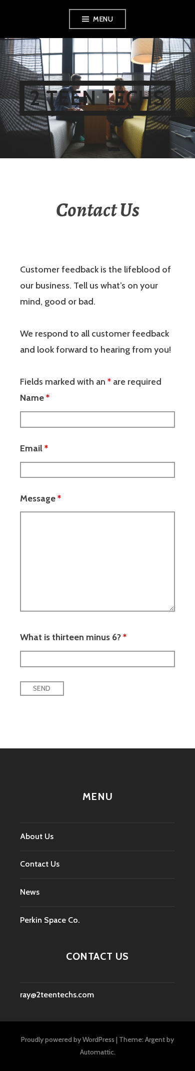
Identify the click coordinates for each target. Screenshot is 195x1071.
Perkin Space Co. (50, 920)
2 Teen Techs (97, 98)
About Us (37, 836)
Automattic (97, 1051)
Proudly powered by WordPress (67, 1039)
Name (35, 397)
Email (34, 448)
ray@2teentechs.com (57, 994)
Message (40, 498)
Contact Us (40, 864)
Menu (103, 19)
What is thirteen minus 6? (73, 637)
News (30, 892)
